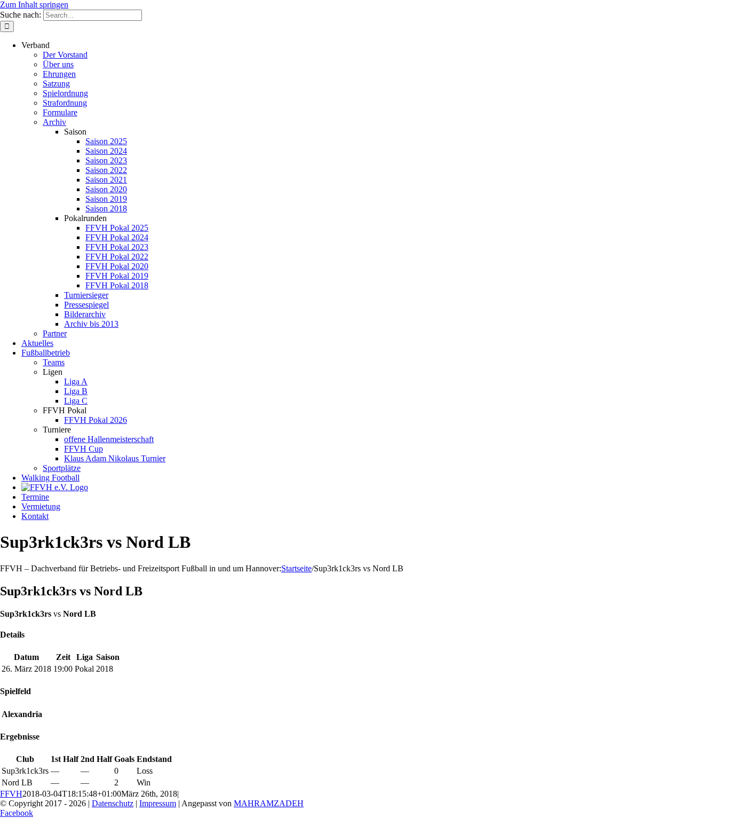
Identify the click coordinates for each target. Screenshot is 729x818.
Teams (54, 362)
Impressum (157, 803)
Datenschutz (112, 803)
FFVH (11, 793)
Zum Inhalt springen (34, 4)
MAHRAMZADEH (269, 803)
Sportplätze (62, 468)
